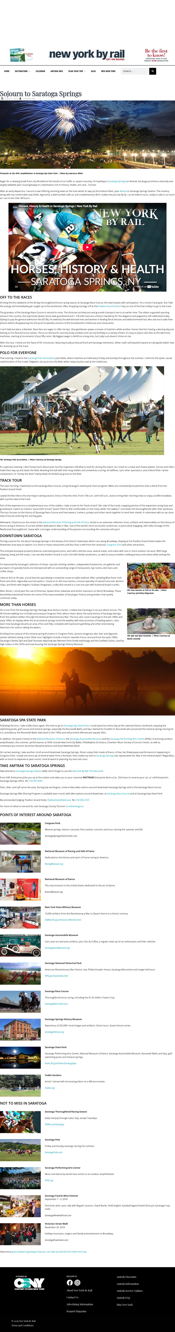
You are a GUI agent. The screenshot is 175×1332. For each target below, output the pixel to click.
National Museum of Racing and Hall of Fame (66, 522)
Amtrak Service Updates (130, 1290)
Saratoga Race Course (118, 793)
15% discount (87, 771)
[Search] (152, 71)
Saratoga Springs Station (28, 771)
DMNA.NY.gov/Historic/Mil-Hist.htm (63, 919)
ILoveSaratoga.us (75, 806)
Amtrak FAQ (123, 1297)
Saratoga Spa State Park (76, 725)
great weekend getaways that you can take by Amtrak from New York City (48, 1251)
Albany (123, 191)
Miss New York (108, 71)
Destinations (21, 71)
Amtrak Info (57, 71)
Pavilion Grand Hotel (108, 306)
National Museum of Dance (51, 738)
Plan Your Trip (75, 71)
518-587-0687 (36, 780)
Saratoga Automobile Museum (85, 738)
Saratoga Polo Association (41, 358)
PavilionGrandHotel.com (59, 799)
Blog (93, 71)
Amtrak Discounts (126, 1276)
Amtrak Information (128, 1283)
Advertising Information (80, 1304)
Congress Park (114, 544)
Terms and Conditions (22, 1325)
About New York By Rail (79, 1290)
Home (6, 71)
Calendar (40, 71)
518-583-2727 (82, 799)
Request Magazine (77, 1311)
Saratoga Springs (117, 181)
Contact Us (72, 1297)
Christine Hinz (29, 98)
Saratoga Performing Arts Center (127, 738)
